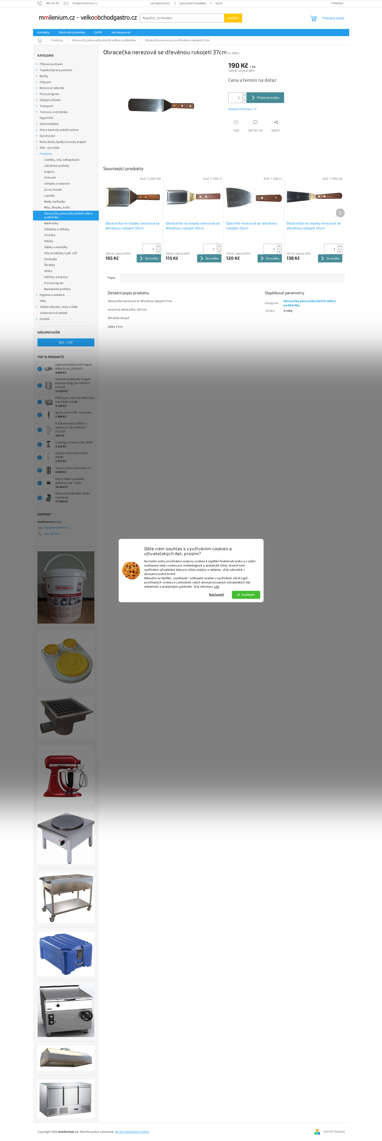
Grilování (50, 177)
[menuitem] (43, 32)
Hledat (233, 18)
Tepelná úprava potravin (56, 70)
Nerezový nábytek (52, 88)
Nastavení (216, 594)
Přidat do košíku (268, 97)
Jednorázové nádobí (53, 313)
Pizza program (49, 94)
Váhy (43, 301)
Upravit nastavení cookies (132, 1132)
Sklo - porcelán (50, 148)
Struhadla (50, 259)
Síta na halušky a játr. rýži (60, 253)
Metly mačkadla (54, 202)
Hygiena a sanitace (52, 295)
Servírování (47, 136)
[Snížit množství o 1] (244, 100)
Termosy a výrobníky (54, 112)
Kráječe (49, 172)
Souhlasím (248, 595)
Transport (46, 106)
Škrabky (49, 265)
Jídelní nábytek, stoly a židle (59, 307)
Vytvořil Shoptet (334, 1132)
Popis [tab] (111, 278)
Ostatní (45, 319)
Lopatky (49, 196)
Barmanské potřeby (57, 289)
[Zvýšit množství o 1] (244, 95)
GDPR (219, 4)
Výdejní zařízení (50, 100)
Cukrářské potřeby (56, 166)
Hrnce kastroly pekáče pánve (59, 130)
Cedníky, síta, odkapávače (61, 160)
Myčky (44, 76)
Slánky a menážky (56, 247)
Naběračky (51, 223)
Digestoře (46, 118)
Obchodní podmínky (192, 4)
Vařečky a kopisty (56, 277)
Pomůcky (46, 154)
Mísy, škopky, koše (57, 207)
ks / (66, 342)
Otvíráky (50, 235)
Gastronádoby (49, 124)
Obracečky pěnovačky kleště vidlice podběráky (68, 215)
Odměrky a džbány (56, 229)
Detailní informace (240, 109)
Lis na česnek (53, 189)
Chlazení (45, 82)
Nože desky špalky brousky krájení (63, 142)
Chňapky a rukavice (57, 183)
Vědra (48, 271)
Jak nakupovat (160, 4)
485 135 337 (52, 534)
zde (216, 587)
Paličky (48, 241)
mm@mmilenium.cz (57, 527)
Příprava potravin (51, 64)
